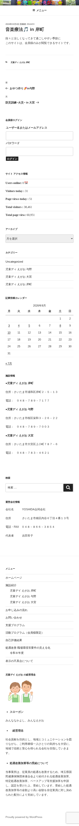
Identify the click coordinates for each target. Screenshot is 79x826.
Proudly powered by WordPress (24, 817)
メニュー (41, 10)
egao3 (30, 24)
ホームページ (14, 577)
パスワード (13, 143)
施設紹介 (11, 585)
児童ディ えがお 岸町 (20, 62)
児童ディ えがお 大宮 (19, 276)
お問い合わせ (14, 617)
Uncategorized (14, 261)
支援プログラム (15, 625)
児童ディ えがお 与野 (19, 269)
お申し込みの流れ (17, 610)
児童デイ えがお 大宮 (23, 602)
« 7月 (9, 363)
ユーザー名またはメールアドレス (26, 127)
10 (9, 332)
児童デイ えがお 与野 (23, 596)
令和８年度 (17, 652)
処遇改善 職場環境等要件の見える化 (28, 647)
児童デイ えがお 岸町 (23, 590)
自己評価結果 (14, 640)
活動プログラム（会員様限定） (25, 632)
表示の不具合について (19, 660)
